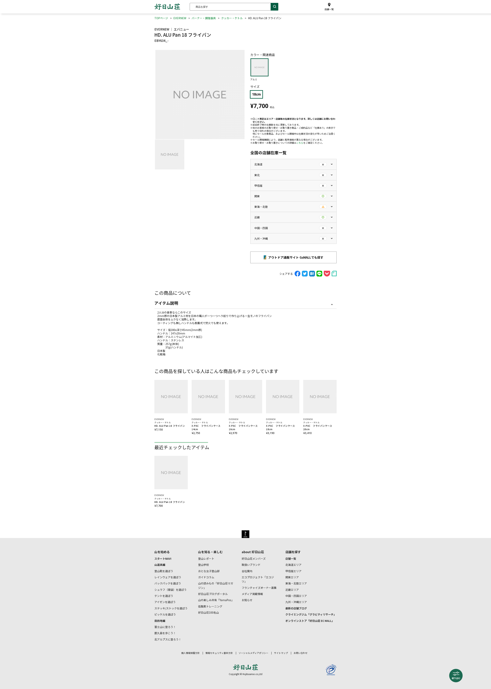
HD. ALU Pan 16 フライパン (169, 424)
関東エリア (292, 577)
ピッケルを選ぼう (165, 614)
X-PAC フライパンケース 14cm (207, 426)
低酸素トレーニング (210, 606)
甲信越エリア (293, 571)
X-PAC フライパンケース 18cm (281, 426)
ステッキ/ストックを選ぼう (171, 608)
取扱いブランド (251, 565)
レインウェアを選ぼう (167, 577)
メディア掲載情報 (252, 594)
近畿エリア (292, 590)
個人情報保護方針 (190, 652)
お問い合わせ (300, 652)
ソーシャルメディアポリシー (253, 652)
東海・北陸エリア (296, 583)
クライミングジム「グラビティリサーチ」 (310, 614)
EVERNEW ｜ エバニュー (171, 29)
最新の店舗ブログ (296, 608)
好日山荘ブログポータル (213, 594)
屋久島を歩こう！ (165, 633)
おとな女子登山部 (209, 571)
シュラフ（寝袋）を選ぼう (170, 590)
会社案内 (247, 571)
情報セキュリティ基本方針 (219, 652)
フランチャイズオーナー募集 (259, 588)
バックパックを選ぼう (167, 583)
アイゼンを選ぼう (165, 602)
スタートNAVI (162, 558)
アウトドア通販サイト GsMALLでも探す (295, 257)
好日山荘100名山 (208, 612)
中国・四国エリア (296, 596)
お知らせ (247, 600)
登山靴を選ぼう (163, 571)
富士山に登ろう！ (165, 627)
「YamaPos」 (216, 600)
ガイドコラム (206, 577)
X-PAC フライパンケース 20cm (318, 426)
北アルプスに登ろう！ (167, 639)
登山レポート (206, 558)
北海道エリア (293, 565)
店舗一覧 (290, 558)
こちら (299, 142)
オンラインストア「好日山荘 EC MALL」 (309, 621)
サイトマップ (281, 652)
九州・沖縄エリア (296, 602)
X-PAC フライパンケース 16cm (244, 426)
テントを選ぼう (163, 596)
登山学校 (203, 565)
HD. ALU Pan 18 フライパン (169, 500)
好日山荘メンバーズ (254, 558)
